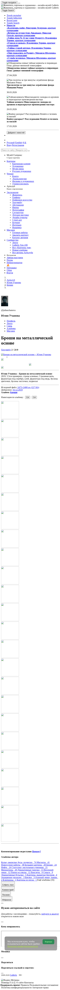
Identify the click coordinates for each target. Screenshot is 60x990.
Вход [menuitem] (9, 145)
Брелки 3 (30, 877)
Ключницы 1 (10, 880)
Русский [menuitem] (11, 142)
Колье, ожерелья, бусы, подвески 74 (19, 862)
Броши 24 (51, 865)
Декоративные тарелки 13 (31, 870)
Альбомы (11, 328)
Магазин (11, 331)
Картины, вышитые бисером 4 (42, 875)
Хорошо (48, 942)
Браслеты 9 (37, 872)
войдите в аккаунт (50, 914)
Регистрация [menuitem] (18, 145)
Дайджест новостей (16, 133)
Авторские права (40, 987)
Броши (13, 392)
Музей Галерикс (14, 156)
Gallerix (13, 975)
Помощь (5, 982)
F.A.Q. (13, 982)
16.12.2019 (18, 390)
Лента (9, 323)
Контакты (29, 982)
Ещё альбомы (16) (45, 880)
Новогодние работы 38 (13, 865)
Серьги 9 (48, 872)
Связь (9, 326)
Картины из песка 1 (27, 880)
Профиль (11, 321)
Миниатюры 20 (9, 870)
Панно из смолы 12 (21, 872)
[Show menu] (19, 3)
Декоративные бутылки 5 (14, 875)
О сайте (20, 982)
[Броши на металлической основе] (26, 354)
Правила (25, 985)
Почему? (36, 851)
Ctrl (27, 397)
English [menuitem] (18, 142)
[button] (14, 15)
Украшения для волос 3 (13, 877)
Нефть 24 (6, 867)
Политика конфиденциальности (16, 987)
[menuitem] (24, 142)
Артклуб (15, 187)
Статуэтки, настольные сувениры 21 (30, 867)
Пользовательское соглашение (44, 985)
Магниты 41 (43, 862)
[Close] (28, 150)
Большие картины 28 (35, 865)
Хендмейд (6, 350)
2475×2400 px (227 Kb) (28, 387)
